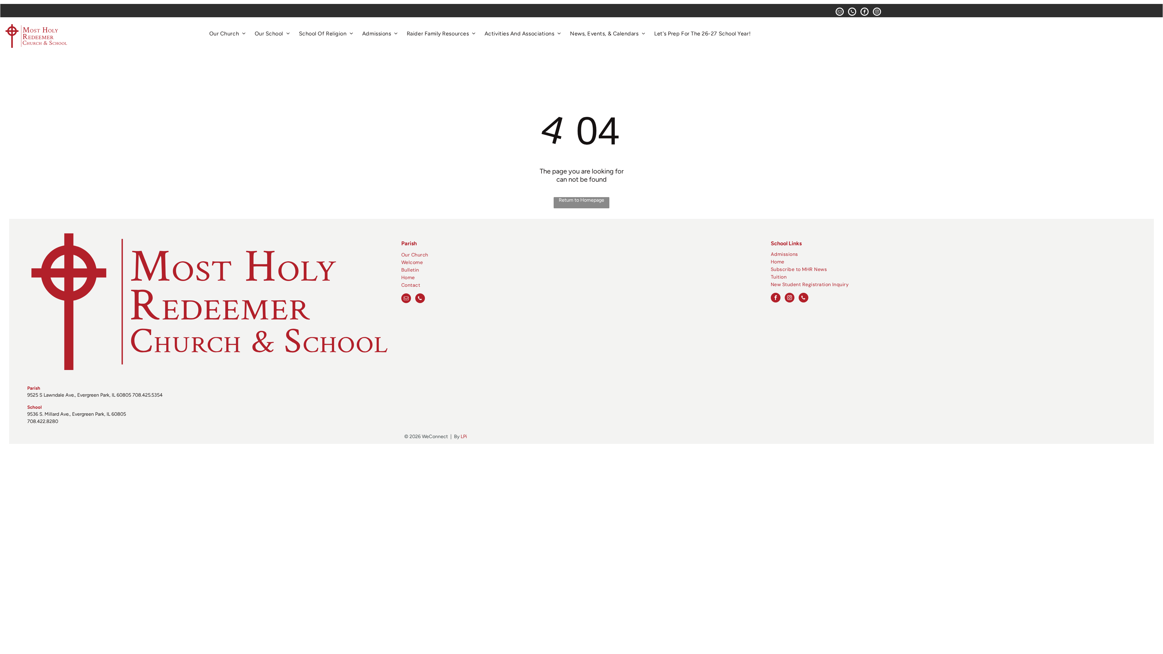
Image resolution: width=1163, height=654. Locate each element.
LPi (464, 436)
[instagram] (877, 12)
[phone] (852, 12)
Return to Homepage (581, 200)
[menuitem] (227, 33)
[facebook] (864, 12)
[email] (840, 12)
